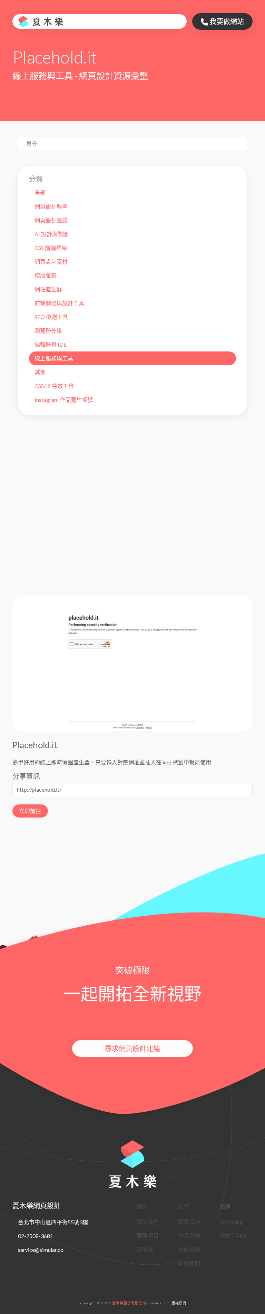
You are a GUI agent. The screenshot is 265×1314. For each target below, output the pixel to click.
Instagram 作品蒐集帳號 (64, 399)
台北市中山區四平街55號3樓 (53, 1222)
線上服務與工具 (54, 358)
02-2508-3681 (35, 1236)
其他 (40, 372)
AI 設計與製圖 (52, 234)
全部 (40, 192)
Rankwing (231, 1221)
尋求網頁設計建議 (132, 1048)
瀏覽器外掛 (48, 330)
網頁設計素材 (51, 261)
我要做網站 (226, 21)
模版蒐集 (46, 275)
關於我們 (148, 1221)
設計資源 (189, 1249)
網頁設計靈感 (51, 220)
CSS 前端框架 (51, 247)
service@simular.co (40, 1249)
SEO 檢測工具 (51, 316)
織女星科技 (233, 1235)
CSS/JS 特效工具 (54, 386)
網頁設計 (189, 1221)
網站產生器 (48, 289)
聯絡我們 (189, 1263)
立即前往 (30, 811)
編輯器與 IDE (51, 344)
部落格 (145, 1249)
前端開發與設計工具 (59, 303)
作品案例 (189, 1235)
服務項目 (148, 1235)
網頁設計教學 (51, 206)
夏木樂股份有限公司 (129, 1303)
